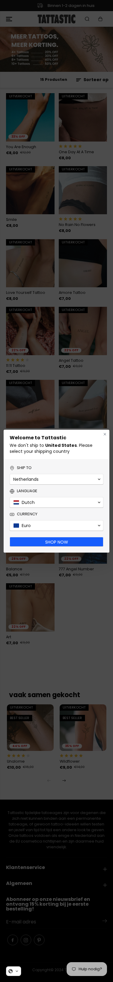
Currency (27, 514)
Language (27, 491)
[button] (13, 971)
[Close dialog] (105, 434)
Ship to (24, 468)
